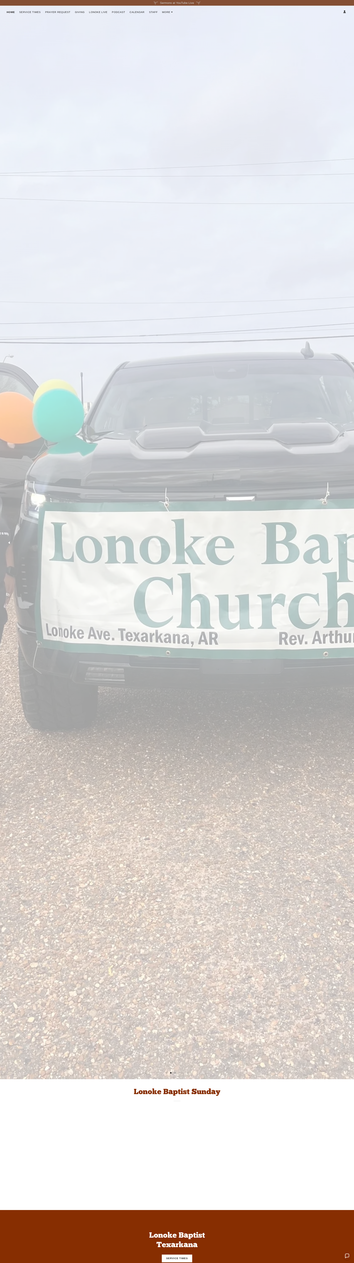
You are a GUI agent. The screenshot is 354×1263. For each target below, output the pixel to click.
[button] (166, 1073)
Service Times (177, 1258)
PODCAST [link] (118, 12)
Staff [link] (153, 12)
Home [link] (11, 12)
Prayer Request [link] (58, 12)
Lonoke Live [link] (98, 12)
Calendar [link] (137, 12)
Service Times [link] (30, 12)
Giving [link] (80, 12)
